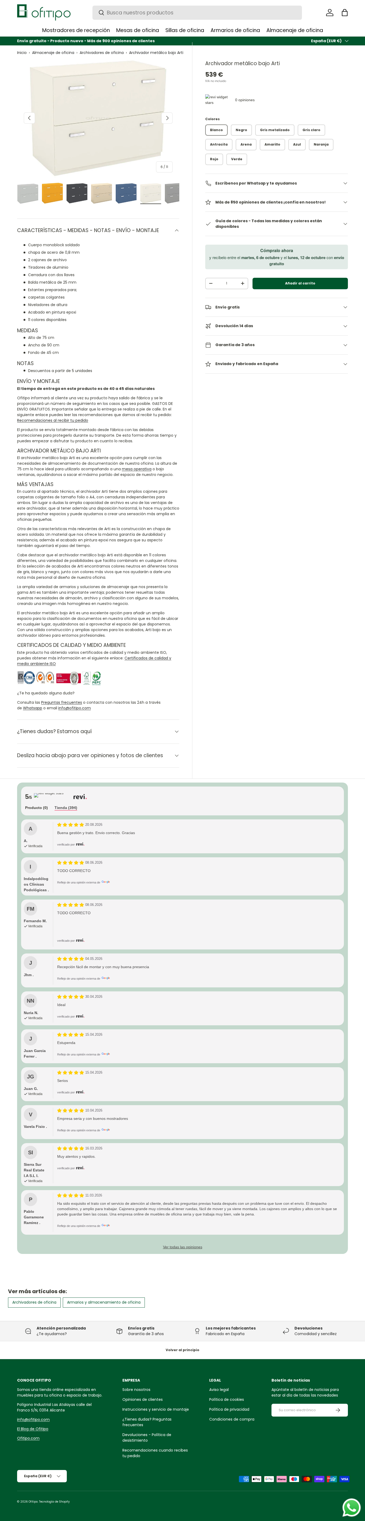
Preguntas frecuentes (61, 702)
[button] (345, 12)
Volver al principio (182, 1350)
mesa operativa (137, 469)
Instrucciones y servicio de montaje (155, 1409)
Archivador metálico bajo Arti (156, 52)
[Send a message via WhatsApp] (351, 1507)
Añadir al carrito (300, 283)
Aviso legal (219, 1389)
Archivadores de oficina (102, 52)
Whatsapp (32, 708)
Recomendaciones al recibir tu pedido (52, 420)
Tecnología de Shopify (54, 1502)
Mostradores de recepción (76, 30)
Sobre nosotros (136, 1389)
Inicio (22, 52)
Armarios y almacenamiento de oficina (104, 1302)
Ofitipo (33, 1502)
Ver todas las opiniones (182, 1247)
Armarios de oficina (235, 30)
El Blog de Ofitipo (32, 1429)
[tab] (36, 808)
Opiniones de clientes (142, 1399)
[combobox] (197, 13)
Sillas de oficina (184, 30)
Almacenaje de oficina (294, 30)
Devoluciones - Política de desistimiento (146, 1437)
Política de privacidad (229, 1409)
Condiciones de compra (231, 1419)
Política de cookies (226, 1399)
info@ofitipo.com (74, 708)
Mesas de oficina (137, 30)
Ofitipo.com (28, 1438)
